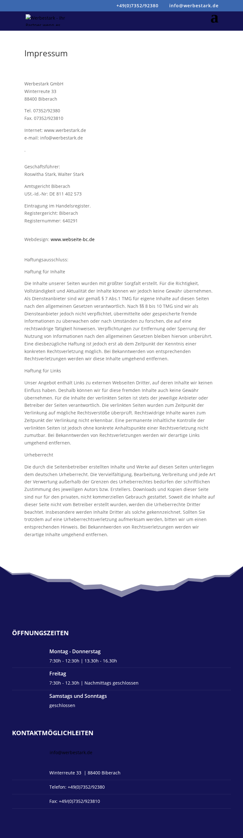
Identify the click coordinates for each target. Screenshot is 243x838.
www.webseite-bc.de (73, 239)
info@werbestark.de (71, 752)
